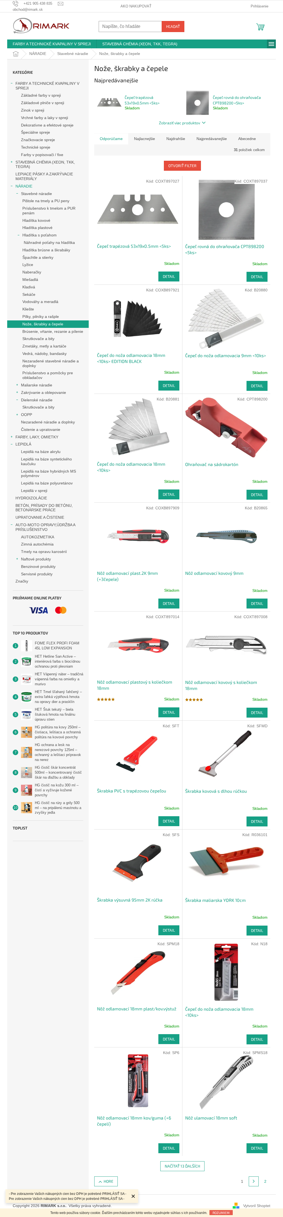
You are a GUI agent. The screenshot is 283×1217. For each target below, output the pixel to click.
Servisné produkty (37, 574)
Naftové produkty (36, 559)
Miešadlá (30, 279)
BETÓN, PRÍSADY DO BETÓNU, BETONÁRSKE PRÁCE (44, 507)
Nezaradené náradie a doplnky (48, 422)
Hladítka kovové (36, 220)
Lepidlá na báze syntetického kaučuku (46, 461)
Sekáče (28, 294)
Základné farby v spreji (41, 95)
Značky (21, 581)
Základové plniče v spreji (42, 103)
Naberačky (31, 272)
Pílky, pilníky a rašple (40, 316)
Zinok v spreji (32, 110)
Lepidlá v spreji (34, 490)
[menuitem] (51, 43)
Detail (169, 276)
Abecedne (247, 138)
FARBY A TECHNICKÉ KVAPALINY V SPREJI (47, 85)
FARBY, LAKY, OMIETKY (36, 437)
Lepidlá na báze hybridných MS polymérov (48, 473)
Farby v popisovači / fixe (42, 154)
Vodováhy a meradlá (40, 301)
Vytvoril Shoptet (256, 1205)
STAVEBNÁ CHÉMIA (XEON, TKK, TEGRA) (45, 164)
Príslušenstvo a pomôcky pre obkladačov (47, 375)
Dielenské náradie (37, 400)
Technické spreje (35, 147)
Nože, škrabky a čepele (42, 324)
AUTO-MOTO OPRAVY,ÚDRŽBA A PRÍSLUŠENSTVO (45, 527)
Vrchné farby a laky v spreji (44, 117)
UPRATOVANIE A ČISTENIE (39, 517)
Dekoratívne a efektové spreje (47, 125)
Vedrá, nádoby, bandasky (44, 353)
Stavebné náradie (36, 193)
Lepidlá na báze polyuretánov (47, 483)
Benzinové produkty (38, 566)
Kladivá (28, 287)
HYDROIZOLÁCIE (31, 498)
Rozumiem (221, 1213)
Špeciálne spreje (35, 132)
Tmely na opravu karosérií (44, 551)
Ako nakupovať (135, 6)
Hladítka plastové (37, 227)
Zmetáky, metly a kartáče (44, 346)
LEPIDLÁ (23, 444)
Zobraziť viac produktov (179, 122)
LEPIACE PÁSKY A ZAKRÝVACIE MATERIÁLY (44, 176)
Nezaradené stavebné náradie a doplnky (50, 363)
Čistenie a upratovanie (40, 429)
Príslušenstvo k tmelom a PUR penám (48, 210)
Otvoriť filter (182, 165)
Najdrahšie (175, 138)
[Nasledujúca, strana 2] (254, 1181)
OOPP (26, 414)
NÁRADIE (23, 186)
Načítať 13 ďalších (182, 1166)
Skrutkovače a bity (38, 338)
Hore (108, 1181)
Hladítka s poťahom (39, 235)
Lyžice (27, 264)
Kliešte (28, 309)
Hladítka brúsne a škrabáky (46, 250)
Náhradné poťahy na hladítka (49, 242)
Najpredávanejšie (211, 138)
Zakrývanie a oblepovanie (43, 392)
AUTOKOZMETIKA (37, 537)
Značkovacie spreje (38, 140)
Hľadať (173, 26)
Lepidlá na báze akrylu (41, 451)
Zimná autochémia (37, 544)
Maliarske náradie (36, 385)
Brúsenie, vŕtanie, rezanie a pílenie (52, 331)
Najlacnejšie (144, 138)
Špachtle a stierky (37, 257)
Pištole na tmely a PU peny (45, 201)
